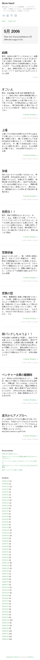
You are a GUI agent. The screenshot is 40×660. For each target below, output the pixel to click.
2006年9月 (5, 628)
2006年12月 (6, 620)
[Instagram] (11, 15)
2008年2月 (5, 582)
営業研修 (7, 252)
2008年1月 (5, 584)
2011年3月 (5, 522)
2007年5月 (5, 606)
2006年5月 (5, 639)
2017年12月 (6, 486)
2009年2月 (5, 576)
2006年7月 (5, 633)
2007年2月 (5, 614)
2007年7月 (5, 601)
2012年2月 (5, 497)
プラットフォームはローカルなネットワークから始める (19, 462)
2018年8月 (5, 484)
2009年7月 (5, 574)
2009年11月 (5, 565)
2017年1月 (5, 489)
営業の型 (7, 293)
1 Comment (35, 322)
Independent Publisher (12, 657)
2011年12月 (5, 500)
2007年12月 (6, 587)
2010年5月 (5, 549)
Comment (35, 77)
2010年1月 (5, 560)
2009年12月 (6, 563)
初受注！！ (9, 211)
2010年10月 (6, 535)
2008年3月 (5, 579)
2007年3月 (5, 612)
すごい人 (7, 89)
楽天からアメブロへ (14, 415)
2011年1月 (5, 527)
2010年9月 (5, 538)
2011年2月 (5, 524)
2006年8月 (5, 631)
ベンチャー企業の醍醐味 (17, 374)
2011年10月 (5, 505)
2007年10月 (6, 593)
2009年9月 (5, 571)
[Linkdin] (15, 15)
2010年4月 (5, 552)
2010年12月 (6, 530)
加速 (4, 170)
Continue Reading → (30, 114)
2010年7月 (5, 544)
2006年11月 (5, 623)
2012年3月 (5, 495)
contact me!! (12, 21)
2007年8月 (5, 598)
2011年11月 (5, 503)
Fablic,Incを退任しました (10, 454)
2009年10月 (6, 568)
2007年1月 (5, 617)
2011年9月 (5, 508)
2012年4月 (5, 492)
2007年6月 (5, 604)
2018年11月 (5, 481)
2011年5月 (5, 516)
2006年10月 (6, 625)
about (3, 21)
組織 (6, 52)
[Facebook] (7, 15)
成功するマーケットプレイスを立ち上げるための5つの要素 (20, 466)
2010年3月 (5, 554)
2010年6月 (5, 546)
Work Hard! (8, 3)
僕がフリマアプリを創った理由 (12, 470)
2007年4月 (5, 609)
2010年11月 (5, 533)
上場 (4, 130)
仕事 (24, 118)
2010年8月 (5, 541)
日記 (24, 159)
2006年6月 (5, 636)
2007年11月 (5, 590)
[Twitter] (3, 15)
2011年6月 (5, 514)
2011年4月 (5, 519)
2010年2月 (5, 557)
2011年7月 (5, 511)
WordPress (31, 657)
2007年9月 (5, 595)
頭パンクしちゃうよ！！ (17, 333)
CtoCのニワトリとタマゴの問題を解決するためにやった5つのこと (19, 457)
